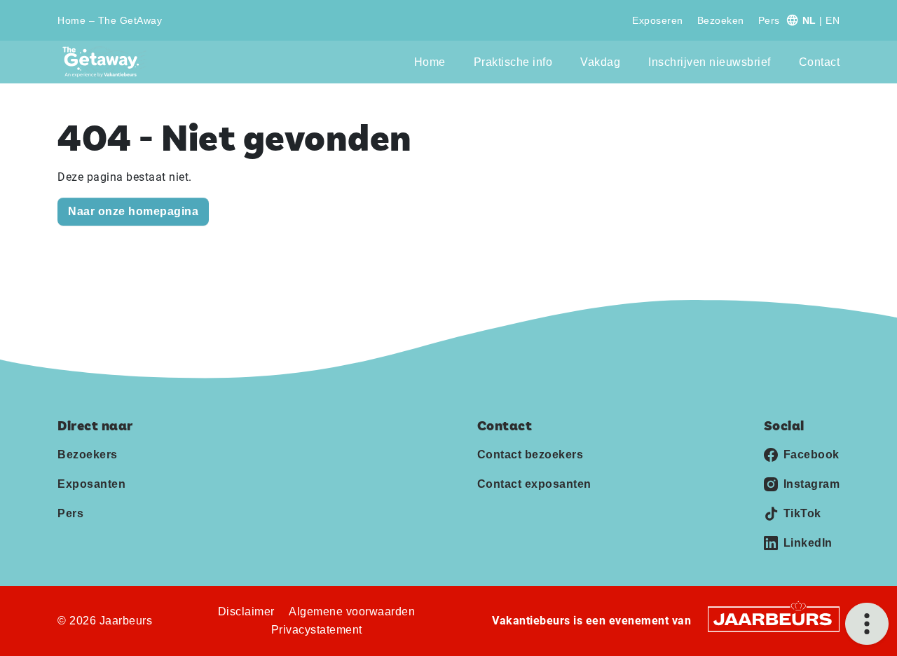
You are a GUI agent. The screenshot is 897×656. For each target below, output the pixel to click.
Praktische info (513, 62)
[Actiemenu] (867, 624)
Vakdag (600, 62)
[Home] (104, 62)
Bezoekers (87, 454)
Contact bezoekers (530, 454)
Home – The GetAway (109, 20)
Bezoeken (720, 20)
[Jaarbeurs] (774, 618)
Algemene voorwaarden (352, 611)
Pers (769, 20)
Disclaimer (246, 611)
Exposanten (91, 484)
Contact (819, 62)
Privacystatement (316, 630)
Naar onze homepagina (133, 211)
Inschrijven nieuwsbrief (709, 62)
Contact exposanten (534, 484)
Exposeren (657, 20)
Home (430, 62)
